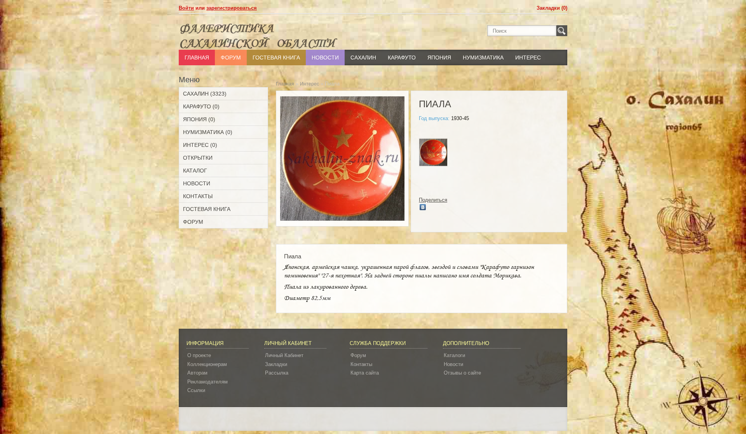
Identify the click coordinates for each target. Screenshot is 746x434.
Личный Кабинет (284, 355)
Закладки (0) (552, 8)
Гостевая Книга (276, 57)
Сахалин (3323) (205, 94)
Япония (439, 57)
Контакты (198, 196)
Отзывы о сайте (462, 373)
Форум (231, 57)
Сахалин (363, 57)
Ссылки (196, 390)
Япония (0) (199, 119)
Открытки (198, 158)
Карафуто (402, 57)
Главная (197, 57)
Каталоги (454, 355)
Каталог (195, 170)
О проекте (199, 355)
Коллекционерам (207, 364)
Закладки (276, 364)
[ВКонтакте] (423, 207)
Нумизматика (483, 57)
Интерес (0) (200, 145)
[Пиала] (433, 153)
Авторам (197, 373)
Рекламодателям (207, 382)
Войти (186, 8)
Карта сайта (364, 373)
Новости (325, 57)
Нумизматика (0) (207, 132)
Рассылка (276, 373)
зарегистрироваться (231, 8)
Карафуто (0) (201, 106)
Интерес (528, 57)
